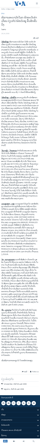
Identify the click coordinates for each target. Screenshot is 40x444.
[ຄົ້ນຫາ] (33, 441)
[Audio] (23, 441)
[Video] (14, 441)
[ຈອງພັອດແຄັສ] (34, 403)
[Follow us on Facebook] (3, 403)
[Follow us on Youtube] (8, 403)
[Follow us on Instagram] (13, 403)
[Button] (36, 38)
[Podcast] (29, 403)
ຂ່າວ (2, 13)
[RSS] (24, 403)
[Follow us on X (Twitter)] (18, 403)
